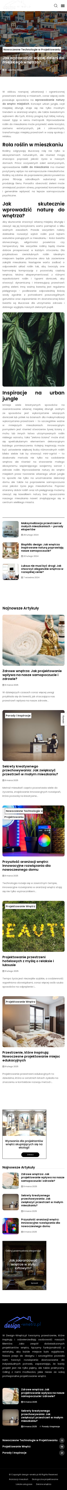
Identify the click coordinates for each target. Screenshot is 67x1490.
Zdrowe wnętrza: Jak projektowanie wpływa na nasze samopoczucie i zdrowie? (32, 675)
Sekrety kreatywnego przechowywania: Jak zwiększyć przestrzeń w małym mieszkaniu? (30, 770)
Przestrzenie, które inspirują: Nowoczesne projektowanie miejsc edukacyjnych (31, 1056)
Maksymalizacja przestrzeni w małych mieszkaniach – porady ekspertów (42, 526)
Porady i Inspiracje (18, 715)
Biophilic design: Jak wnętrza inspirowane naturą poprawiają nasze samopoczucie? (42, 548)
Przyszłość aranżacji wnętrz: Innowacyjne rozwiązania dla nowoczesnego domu (26, 865)
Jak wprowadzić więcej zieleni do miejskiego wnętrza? (33, 60)
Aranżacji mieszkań (18, 1479)
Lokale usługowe (24, 1484)
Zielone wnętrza (43, 1484)
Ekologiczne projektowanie (45, 1479)
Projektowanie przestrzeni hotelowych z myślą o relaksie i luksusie (28, 961)
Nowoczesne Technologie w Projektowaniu (31, 49)
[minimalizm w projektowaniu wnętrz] (24, 1134)
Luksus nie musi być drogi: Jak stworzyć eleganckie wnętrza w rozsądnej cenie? (42, 569)
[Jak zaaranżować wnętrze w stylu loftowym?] (24, 1265)
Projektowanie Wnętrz (20, 906)
